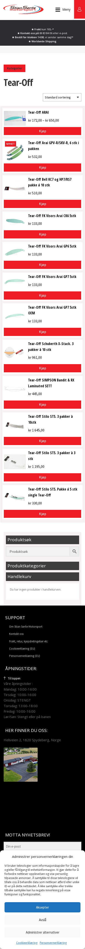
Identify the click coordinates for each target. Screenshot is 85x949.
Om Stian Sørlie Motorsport (25, 626)
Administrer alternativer (42, 932)
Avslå (42, 920)
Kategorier (14, 68)
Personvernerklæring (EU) (24, 656)
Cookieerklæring (26, 943)
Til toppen (14, 678)
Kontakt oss (16, 634)
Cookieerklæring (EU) (22, 649)
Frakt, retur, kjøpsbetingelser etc (28, 641)
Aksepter (42, 907)
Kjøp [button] (42, 167)
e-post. (63, 33)
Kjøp (42, 131)
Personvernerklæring (53, 943)
